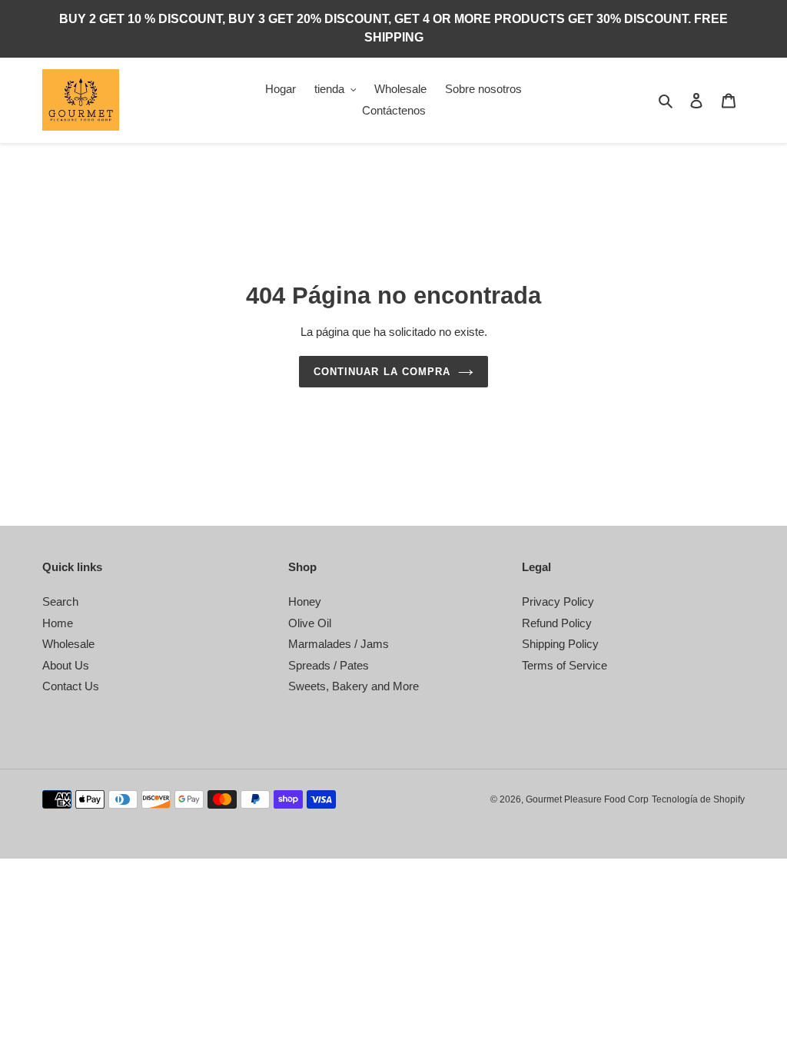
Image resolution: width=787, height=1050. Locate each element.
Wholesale (68, 643)
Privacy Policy (558, 601)
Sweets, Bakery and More (353, 686)
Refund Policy (557, 623)
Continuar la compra (382, 371)
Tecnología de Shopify (698, 799)
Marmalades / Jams (338, 643)
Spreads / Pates (328, 665)
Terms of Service (564, 665)
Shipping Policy (560, 643)
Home (57, 623)
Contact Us (70, 686)
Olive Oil (309, 623)
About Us (65, 665)
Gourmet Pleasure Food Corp (587, 799)
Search (60, 601)
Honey (304, 601)
